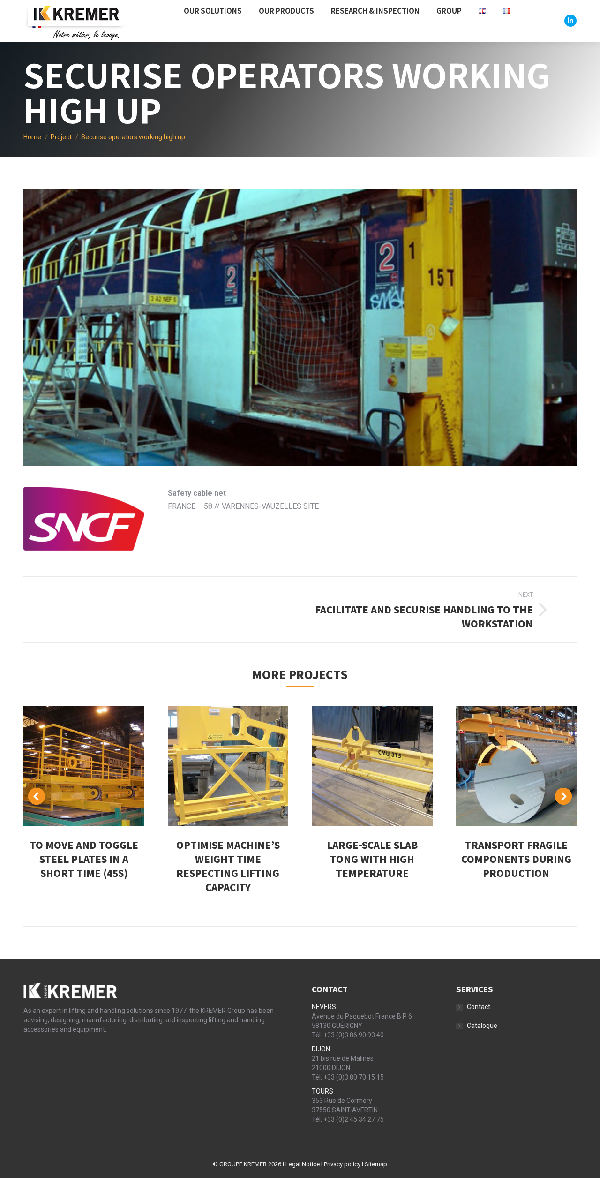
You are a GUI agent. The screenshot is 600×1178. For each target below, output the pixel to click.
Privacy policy (342, 1164)
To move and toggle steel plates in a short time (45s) (84, 859)
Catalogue (482, 1025)
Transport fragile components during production (516, 859)
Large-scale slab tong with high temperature (372, 859)
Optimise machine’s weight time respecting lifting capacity (228, 866)
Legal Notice (302, 1164)
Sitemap (376, 1164)
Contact (478, 1007)
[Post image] (83, 766)
